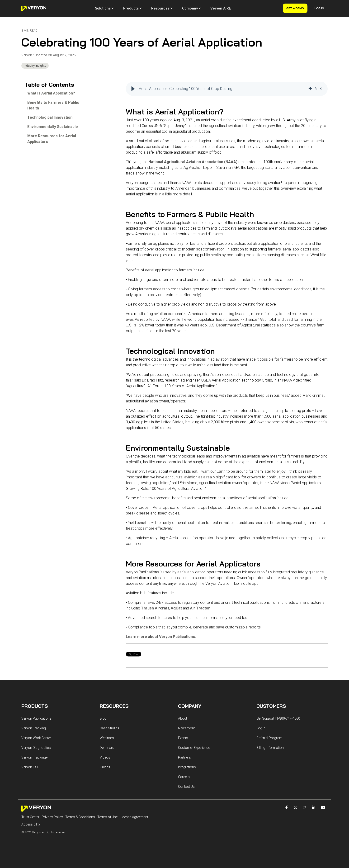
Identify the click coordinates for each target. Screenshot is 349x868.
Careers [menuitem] (184, 777)
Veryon (27, 55)
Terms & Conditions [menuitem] (80, 817)
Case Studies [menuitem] (109, 728)
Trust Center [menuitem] (30, 817)
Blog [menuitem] (103, 718)
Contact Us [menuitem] (186, 786)
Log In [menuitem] (260, 728)
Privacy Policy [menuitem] (52, 817)
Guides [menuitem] (105, 767)
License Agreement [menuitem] (134, 817)
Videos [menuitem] (105, 757)
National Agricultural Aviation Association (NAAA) (192, 162)
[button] (133, 89)
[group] (227, 89)
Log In (319, 8)
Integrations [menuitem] (187, 767)
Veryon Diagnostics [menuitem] (36, 748)
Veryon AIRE (220, 8)
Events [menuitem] (183, 738)
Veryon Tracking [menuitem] (33, 728)
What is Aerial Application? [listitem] (51, 93)
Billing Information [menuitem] (270, 748)
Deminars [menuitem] (107, 748)
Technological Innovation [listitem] (49, 117)
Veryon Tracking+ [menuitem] (34, 757)
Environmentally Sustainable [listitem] (52, 126)
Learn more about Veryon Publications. (161, 636)
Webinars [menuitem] (107, 738)
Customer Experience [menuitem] (194, 748)
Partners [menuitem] (184, 757)
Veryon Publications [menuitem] (36, 718)
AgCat (176, 608)
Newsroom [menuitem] (186, 728)
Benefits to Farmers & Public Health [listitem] (53, 105)
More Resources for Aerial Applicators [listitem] (51, 139)
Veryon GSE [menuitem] (30, 767)
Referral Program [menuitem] (269, 738)
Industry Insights (35, 65)
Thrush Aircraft (155, 608)
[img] (310, 89)
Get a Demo (295, 8)
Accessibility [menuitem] (30, 824)
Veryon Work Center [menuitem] (36, 738)
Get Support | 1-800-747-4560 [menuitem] (278, 718)
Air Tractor (200, 608)
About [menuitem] (182, 718)
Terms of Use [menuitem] (107, 817)
